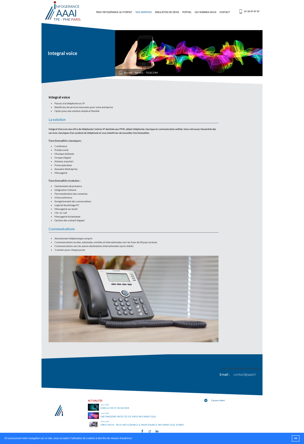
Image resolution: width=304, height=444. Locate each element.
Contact (224, 12)
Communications (62, 229)
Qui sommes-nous (205, 12)
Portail (187, 12)
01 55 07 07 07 (252, 11)
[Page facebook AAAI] (145, 431)
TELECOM (152, 72)
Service (139, 72)
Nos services (144, 12)
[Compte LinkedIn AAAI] (159, 431)
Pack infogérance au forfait (114, 12)
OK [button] (295, 438)
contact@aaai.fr (245, 374)
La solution (57, 119)
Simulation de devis (167, 12)
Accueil (128, 72)
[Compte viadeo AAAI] (152, 431)
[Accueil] (63, 11)
